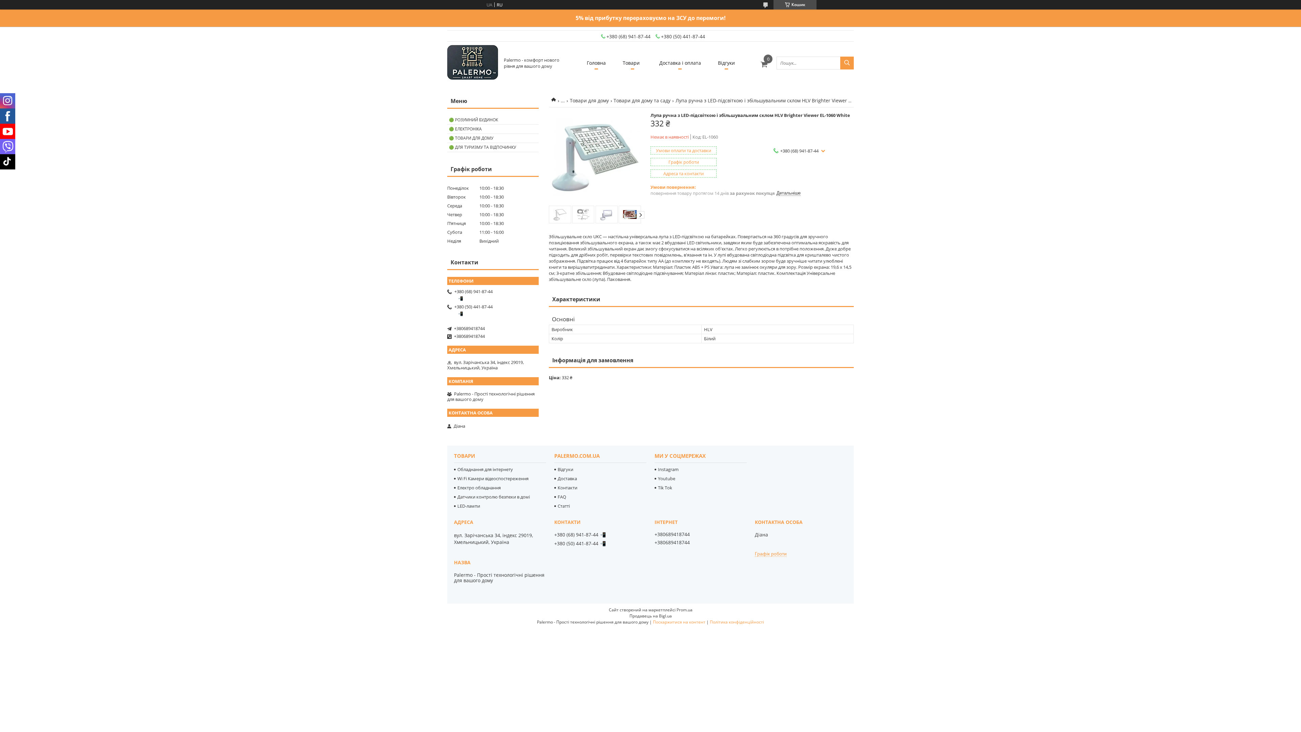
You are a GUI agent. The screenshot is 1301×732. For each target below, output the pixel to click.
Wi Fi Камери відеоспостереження (493, 478)
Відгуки (726, 63)
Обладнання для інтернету (485, 469)
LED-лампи (468, 506)
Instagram (668, 469)
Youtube (666, 478)
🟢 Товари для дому (471, 138)
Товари (631, 63)
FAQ (562, 497)
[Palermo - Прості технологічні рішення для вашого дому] (472, 63)
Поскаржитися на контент (679, 622)
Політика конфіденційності (737, 622)
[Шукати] (847, 63)
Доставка (567, 478)
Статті (564, 506)
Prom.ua (685, 610)
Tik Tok (665, 488)
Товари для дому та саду (642, 100)
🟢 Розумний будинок (473, 120)
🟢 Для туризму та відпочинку (482, 147)
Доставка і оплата (680, 63)
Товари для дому (589, 100)
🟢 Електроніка (465, 129)
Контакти (567, 488)
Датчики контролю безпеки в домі (493, 497)
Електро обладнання (479, 488)
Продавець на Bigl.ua (650, 616)
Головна (596, 63)
